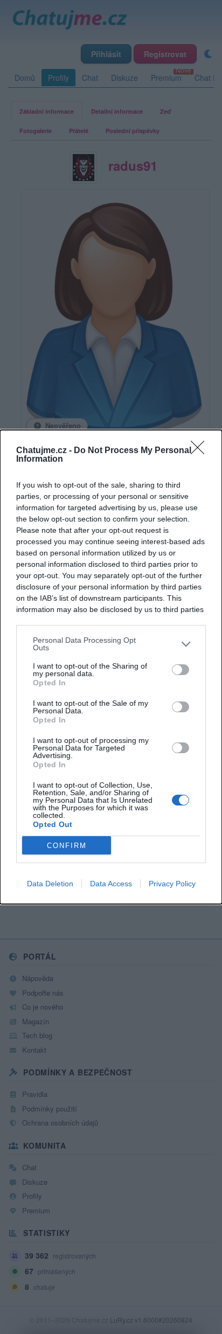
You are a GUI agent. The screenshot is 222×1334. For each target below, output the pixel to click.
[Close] (201, 451)
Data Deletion (50, 883)
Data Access (111, 883)
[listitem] (111, 643)
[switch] (180, 669)
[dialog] (111, 667)
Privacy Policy (172, 883)
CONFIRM (67, 846)
